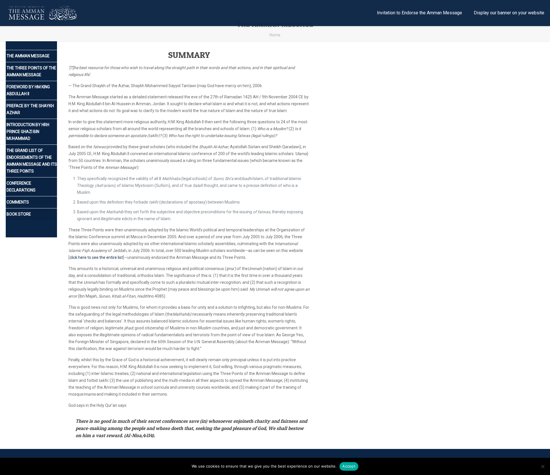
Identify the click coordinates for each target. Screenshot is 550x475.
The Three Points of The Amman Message (31, 71)
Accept (348, 466)
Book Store (19, 214)
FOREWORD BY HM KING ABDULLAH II (28, 90)
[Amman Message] (43, 13)
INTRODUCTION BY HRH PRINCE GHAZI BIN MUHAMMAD (28, 131)
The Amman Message (28, 56)
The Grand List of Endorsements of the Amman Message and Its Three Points (32, 160)
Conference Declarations (21, 186)
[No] (543, 466)
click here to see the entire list (96, 257)
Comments (18, 202)
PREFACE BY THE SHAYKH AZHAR (30, 109)
